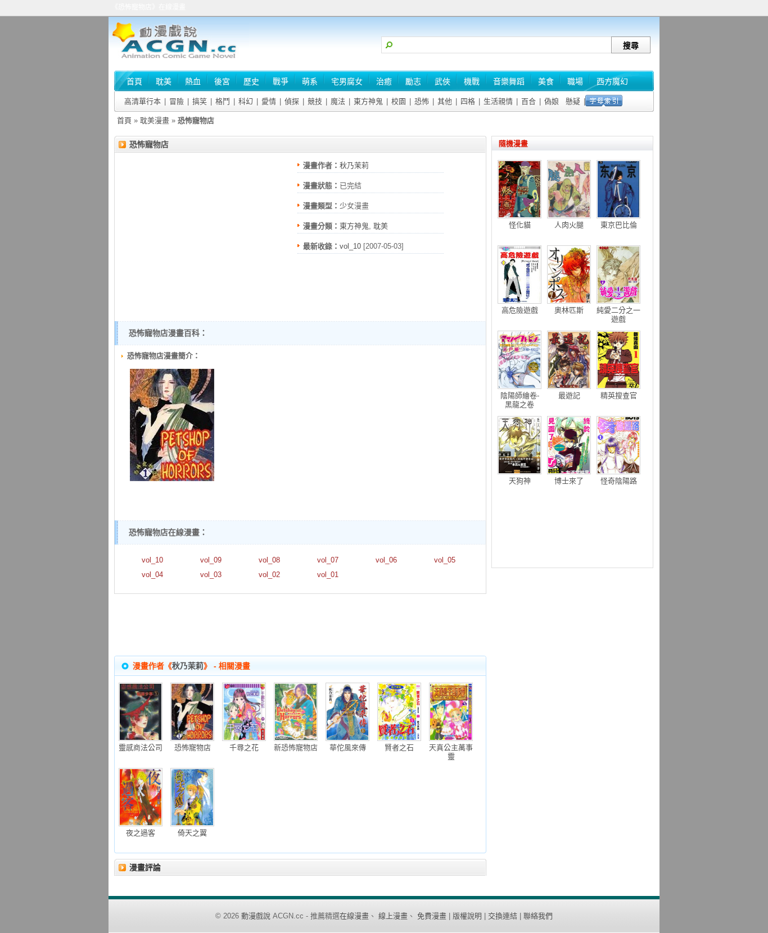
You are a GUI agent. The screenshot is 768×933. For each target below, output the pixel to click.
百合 (528, 101)
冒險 (176, 101)
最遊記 (569, 395)
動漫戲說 (255, 916)
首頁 (124, 120)
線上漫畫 (393, 916)
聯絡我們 (538, 916)
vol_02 (269, 574)
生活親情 (498, 101)
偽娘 (551, 101)
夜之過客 (140, 833)
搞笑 (199, 101)
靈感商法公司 (140, 747)
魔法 (338, 101)
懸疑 (573, 101)
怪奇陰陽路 (618, 481)
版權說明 (467, 916)
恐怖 (421, 101)
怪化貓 (520, 225)
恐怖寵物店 (149, 144)
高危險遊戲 (520, 310)
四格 (467, 101)
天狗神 (520, 481)
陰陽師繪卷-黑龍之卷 (519, 400)
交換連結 (502, 916)
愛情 (268, 101)
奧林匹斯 (569, 310)
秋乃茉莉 (354, 165)
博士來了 (569, 481)
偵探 (291, 101)
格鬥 (222, 101)
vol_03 (211, 574)
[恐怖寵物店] (172, 478)
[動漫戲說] (179, 59)
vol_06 (386, 560)
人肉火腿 (569, 225)
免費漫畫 (431, 916)
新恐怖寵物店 (296, 747)
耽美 (380, 226)
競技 (315, 101)
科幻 (245, 101)
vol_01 (327, 574)
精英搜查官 (618, 395)
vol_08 (269, 560)
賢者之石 (399, 747)
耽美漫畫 (154, 120)
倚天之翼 (192, 833)
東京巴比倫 (618, 225)
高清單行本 (142, 101)
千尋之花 (244, 747)
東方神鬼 (368, 101)
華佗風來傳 (347, 747)
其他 (444, 101)
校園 (398, 101)
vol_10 (350, 246)
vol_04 (152, 574)
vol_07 (327, 560)
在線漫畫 (354, 916)
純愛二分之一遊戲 (618, 314)
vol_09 (211, 560)
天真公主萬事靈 (451, 752)
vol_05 (444, 560)
